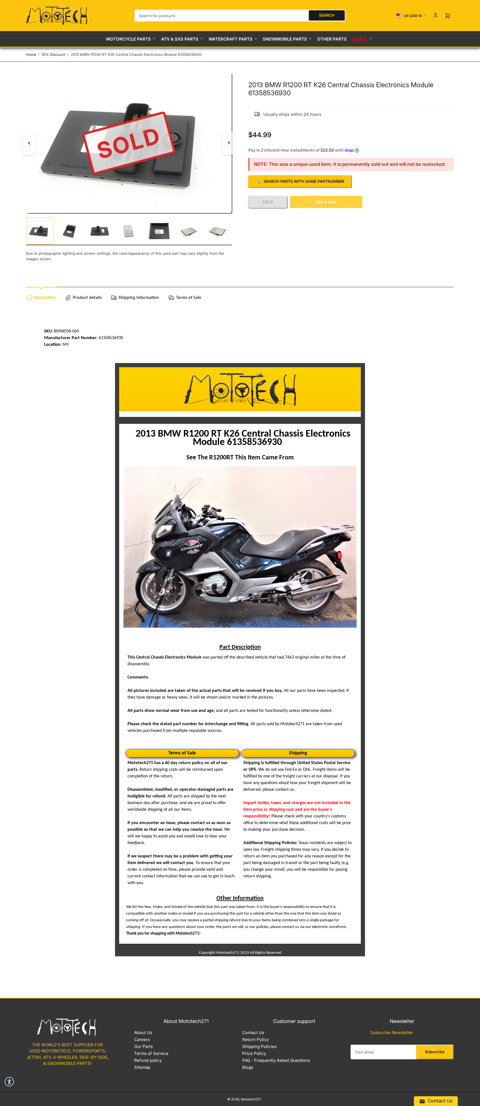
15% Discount (53, 54)
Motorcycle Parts (128, 39)
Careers (142, 1039)
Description (45, 298)
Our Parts (143, 1046)
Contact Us (253, 1032)
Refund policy (148, 1060)
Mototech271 (251, 1099)
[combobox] (240, 15)
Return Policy (255, 1039)
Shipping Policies (259, 1046)
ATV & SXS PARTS (179, 39)
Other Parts (332, 39)
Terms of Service (151, 1053)
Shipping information (139, 298)
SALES (359, 39)
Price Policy (254, 1053)
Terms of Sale (188, 298)
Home (31, 54)
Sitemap (142, 1067)
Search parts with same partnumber (300, 181)
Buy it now (326, 201)
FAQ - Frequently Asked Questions (276, 1060)
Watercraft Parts (230, 39)
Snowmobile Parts (285, 39)
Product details (87, 298)
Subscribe (434, 1051)
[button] (9, 1082)
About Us (143, 1032)
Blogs (247, 1067)
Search (326, 15)
